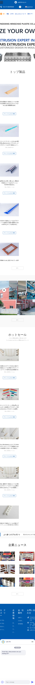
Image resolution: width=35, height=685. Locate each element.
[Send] (32, 682)
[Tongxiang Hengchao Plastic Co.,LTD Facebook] (20, 7)
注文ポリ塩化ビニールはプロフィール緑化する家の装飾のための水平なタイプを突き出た (9, 222)
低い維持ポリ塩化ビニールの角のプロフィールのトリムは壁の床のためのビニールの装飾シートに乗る (9, 486)
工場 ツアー (30, 14)
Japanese (30, 7)
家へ (4, 14)
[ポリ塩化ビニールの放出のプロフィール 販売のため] (17, 41)
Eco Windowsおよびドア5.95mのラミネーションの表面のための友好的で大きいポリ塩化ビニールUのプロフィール (9, 447)
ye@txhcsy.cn (22, 2)
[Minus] (32, 642)
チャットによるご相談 (9, 113)
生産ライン (21, 617)
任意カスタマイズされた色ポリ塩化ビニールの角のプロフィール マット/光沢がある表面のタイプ (9, 368)
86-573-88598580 (8, 7)
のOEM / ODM (22, 620)
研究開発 (20, 624)
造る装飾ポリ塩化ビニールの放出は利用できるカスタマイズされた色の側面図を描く (9, 103)
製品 (8, 14)
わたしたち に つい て (20, 14)
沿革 (14, 626)
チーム (14, 632)
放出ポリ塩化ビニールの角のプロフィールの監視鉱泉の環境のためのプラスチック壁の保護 (9, 525)
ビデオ (12, 14)
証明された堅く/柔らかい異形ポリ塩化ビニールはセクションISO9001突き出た (9, 183)
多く (17, 268)
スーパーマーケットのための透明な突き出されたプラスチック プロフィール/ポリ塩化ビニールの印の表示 (9, 144)
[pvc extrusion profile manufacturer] (4, 290)
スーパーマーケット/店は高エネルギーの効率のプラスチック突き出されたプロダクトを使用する (9, 408)
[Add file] (2, 682)
